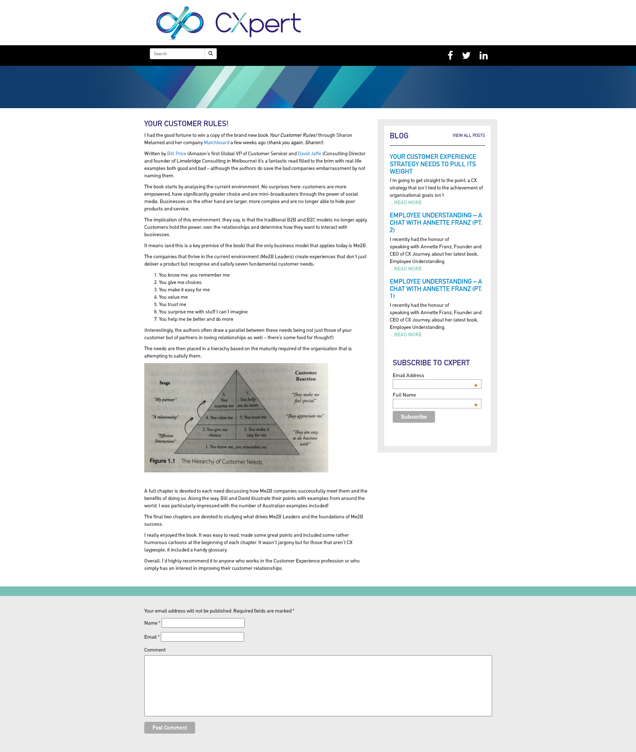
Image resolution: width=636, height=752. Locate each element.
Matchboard (216, 142)
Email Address (435, 375)
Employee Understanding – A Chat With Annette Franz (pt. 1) (436, 288)
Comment (155, 650)
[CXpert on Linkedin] (483, 55)
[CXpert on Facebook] (450, 55)
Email (152, 637)
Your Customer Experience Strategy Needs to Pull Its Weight (433, 164)
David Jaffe (309, 153)
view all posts (469, 135)
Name (152, 623)
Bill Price (176, 153)
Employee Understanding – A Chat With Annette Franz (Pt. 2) (436, 222)
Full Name (435, 395)
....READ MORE (406, 202)
